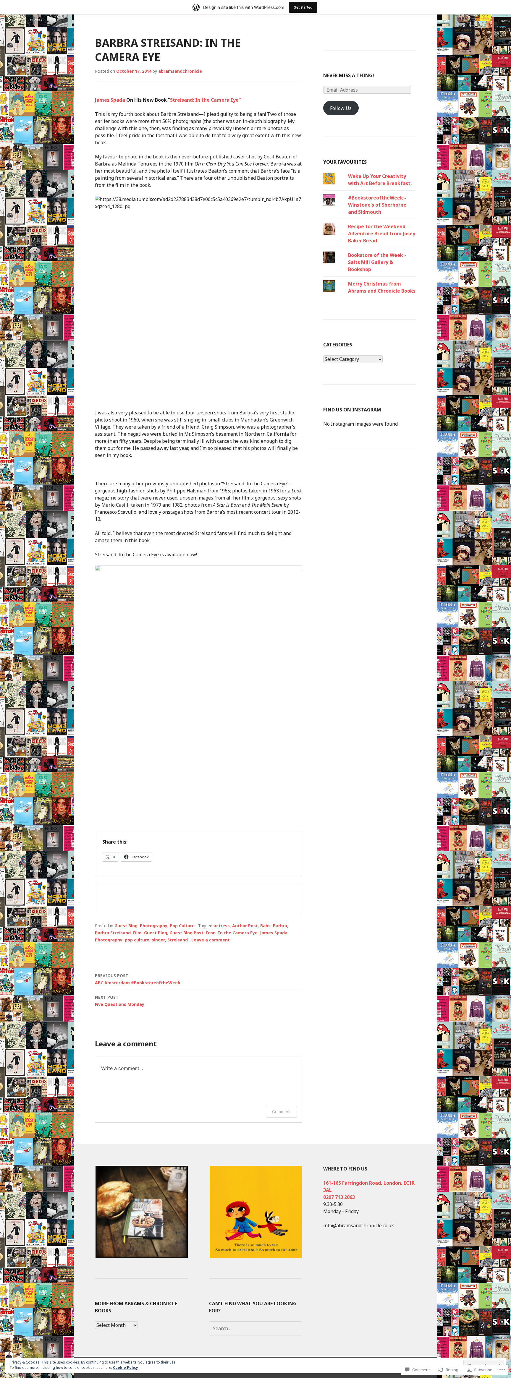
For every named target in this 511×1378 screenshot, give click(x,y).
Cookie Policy (125, 1367)
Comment (281, 1111)
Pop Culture (182, 925)
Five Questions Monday (119, 1000)
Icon (211, 933)
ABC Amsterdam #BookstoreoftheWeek (137, 979)
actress (222, 925)
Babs (265, 925)
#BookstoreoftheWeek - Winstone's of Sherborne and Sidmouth (377, 204)
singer (158, 940)
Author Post (245, 925)
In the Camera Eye (238, 933)
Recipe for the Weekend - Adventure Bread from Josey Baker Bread (381, 233)
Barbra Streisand (113, 933)
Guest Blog (126, 925)
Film (137, 933)
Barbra (280, 925)
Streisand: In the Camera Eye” (205, 100)
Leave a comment (210, 940)
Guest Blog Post (186, 933)
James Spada (110, 100)
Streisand (177, 940)
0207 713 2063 (339, 1197)
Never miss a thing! (348, 75)
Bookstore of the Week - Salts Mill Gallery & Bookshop (377, 262)
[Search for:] (255, 1328)
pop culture (137, 940)
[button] (141, 1212)
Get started (303, 7)
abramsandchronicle (180, 71)
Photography (153, 925)
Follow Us (341, 108)
